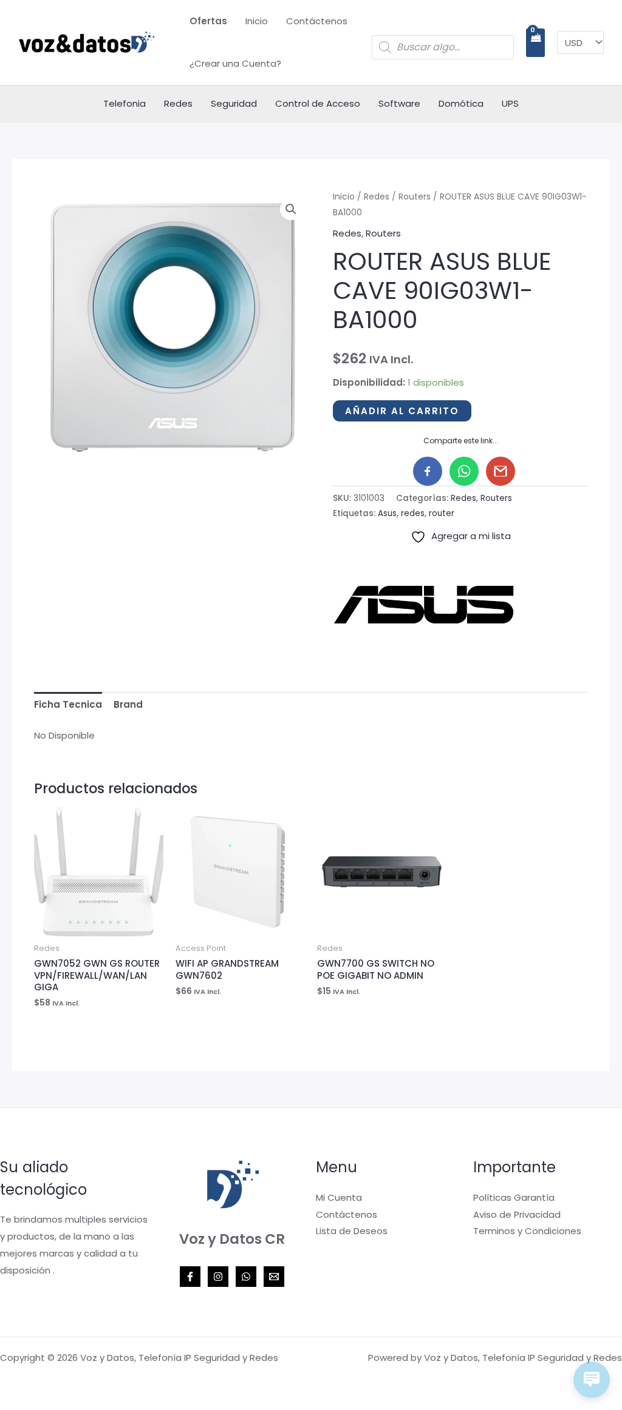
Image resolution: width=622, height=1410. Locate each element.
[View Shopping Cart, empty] (535, 43)
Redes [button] (178, 103)
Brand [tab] (128, 704)
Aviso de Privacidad (517, 1214)
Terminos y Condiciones (527, 1230)
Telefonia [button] (124, 103)
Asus (387, 513)
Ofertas (208, 21)
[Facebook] (190, 1276)
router (441, 513)
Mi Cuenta (339, 1197)
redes (413, 513)
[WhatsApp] (246, 1276)
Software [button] (399, 103)
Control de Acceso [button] (317, 103)
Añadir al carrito (402, 411)
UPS (510, 103)
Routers (414, 197)
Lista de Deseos (352, 1230)
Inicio (256, 21)
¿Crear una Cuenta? (235, 63)
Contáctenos (316, 21)
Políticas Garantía (514, 1197)
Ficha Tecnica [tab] (68, 704)
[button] (291, 209)
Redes (376, 197)
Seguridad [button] (234, 103)
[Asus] (424, 605)
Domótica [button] (461, 103)
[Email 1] (274, 1276)
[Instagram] (218, 1276)
